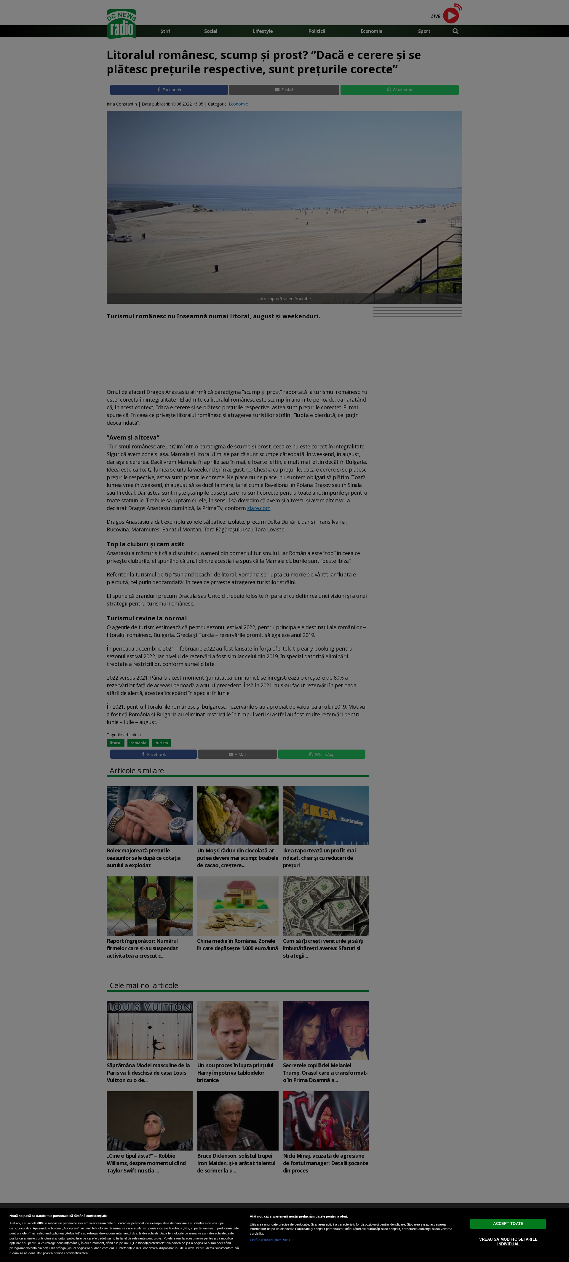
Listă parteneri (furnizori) (270, 1240)
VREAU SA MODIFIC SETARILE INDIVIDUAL (508, 1241)
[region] (284, 1235)
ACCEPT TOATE (508, 1223)
